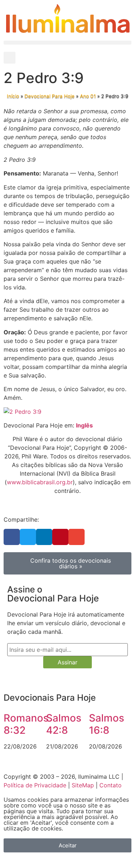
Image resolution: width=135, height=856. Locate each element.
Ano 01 (88, 96)
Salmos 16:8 (106, 724)
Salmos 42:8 (63, 724)
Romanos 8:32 (26, 724)
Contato (110, 785)
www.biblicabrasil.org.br (40, 482)
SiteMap (83, 785)
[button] (67, 43)
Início (13, 96)
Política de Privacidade (35, 785)
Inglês (84, 425)
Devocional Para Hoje (49, 96)
